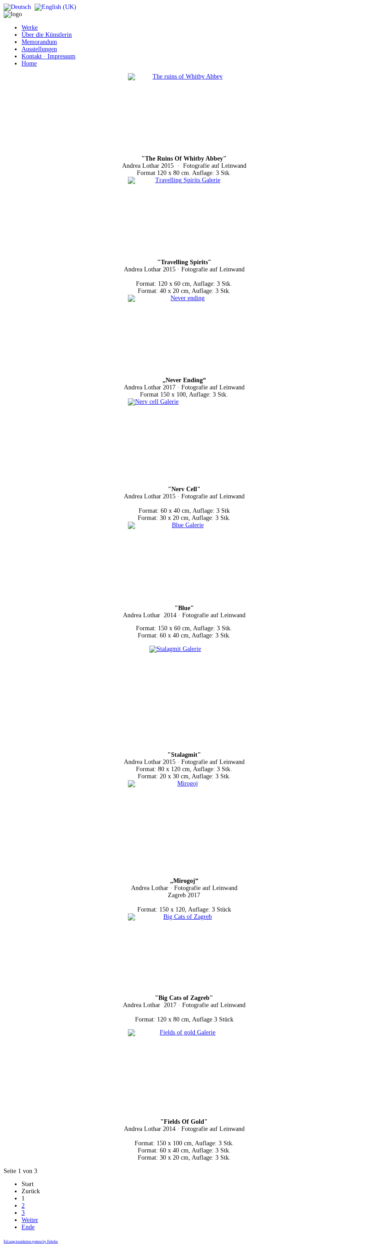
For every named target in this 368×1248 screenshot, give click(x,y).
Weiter (30, 1220)
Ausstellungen (39, 49)
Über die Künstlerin (47, 34)
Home (29, 63)
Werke (30, 27)
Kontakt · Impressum (48, 56)
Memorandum (39, 42)
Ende (28, 1227)
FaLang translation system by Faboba (31, 1241)
